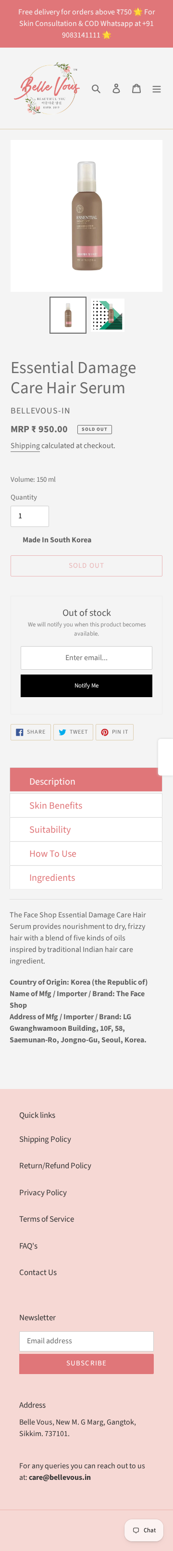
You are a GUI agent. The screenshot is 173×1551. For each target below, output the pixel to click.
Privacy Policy (43, 1193)
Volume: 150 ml (33, 480)
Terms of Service (46, 1219)
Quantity (24, 497)
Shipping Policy (45, 1139)
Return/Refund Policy (55, 1166)
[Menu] (157, 88)
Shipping (25, 445)
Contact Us (38, 1272)
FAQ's (28, 1246)
